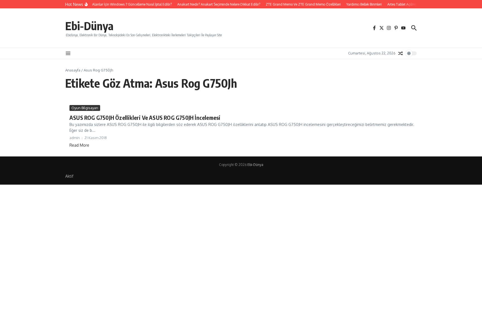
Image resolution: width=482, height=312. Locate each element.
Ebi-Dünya (89, 26)
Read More (79, 145)
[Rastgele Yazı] (400, 53)
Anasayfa (72, 70)
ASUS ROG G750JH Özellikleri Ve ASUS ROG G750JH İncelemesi (144, 117)
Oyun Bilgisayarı (84, 108)
